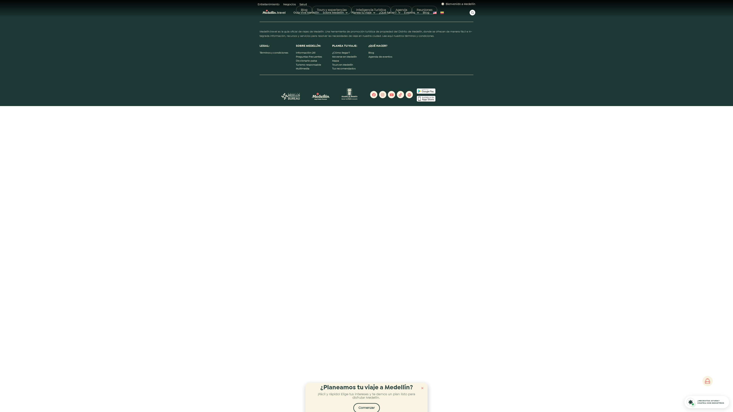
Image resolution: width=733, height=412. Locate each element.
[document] (366, 206)
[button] (422, 385)
